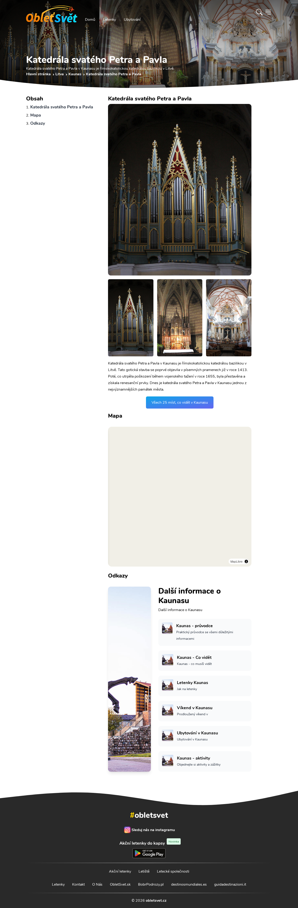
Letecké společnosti (173, 871)
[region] (179, 497)
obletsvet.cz (156, 900)
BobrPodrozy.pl (151, 884)
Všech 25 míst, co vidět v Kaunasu (180, 402)
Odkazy (37, 123)
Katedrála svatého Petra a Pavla (61, 107)
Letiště (144, 871)
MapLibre (236, 561)
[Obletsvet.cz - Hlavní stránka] (51, 12)
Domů (90, 19)
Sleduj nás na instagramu (153, 829)
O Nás (97, 884)
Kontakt (78, 884)
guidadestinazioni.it (230, 884)
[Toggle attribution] (246, 561)
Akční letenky (120, 871)
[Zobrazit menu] (268, 12)
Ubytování (132, 19)
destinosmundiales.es (189, 884)
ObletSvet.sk (120, 884)
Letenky (109, 19)
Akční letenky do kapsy (149, 843)
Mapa (35, 115)
